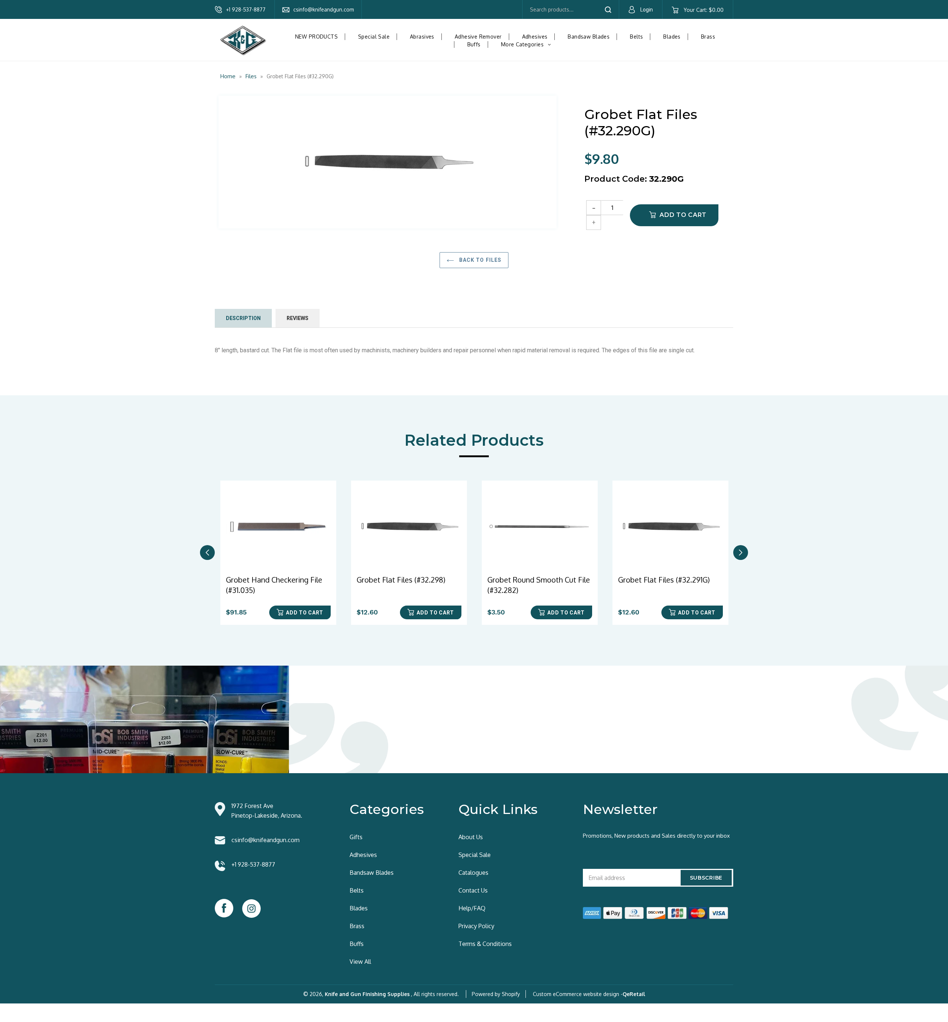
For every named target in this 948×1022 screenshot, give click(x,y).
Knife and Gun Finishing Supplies (367, 994)
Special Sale (374, 36)
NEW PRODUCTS (316, 36)
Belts (636, 36)
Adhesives (535, 36)
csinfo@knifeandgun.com (323, 9)
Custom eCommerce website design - (577, 994)
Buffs (474, 44)
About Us (470, 837)
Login (646, 10)
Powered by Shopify (496, 994)
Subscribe (706, 877)
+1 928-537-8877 (246, 9)
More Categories (529, 44)
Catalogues (473, 872)
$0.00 (703, 10)
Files (251, 76)
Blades (672, 36)
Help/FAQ (471, 908)
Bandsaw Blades (589, 36)
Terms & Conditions (485, 943)
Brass (708, 36)
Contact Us (473, 890)
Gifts (356, 837)
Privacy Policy (476, 926)
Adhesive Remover (478, 36)
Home (228, 76)
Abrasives (422, 36)
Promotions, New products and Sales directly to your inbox (656, 835)
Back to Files (480, 260)
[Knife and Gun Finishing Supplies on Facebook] (224, 908)
